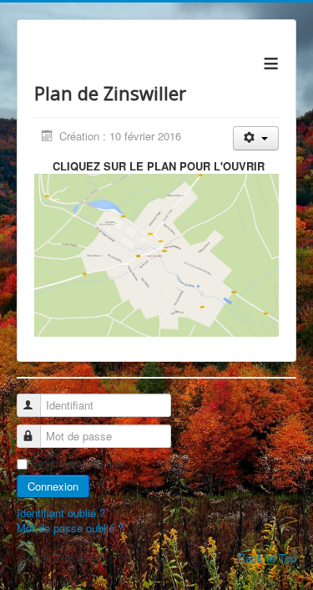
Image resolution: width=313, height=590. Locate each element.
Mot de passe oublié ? (70, 528)
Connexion (53, 486)
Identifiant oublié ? (61, 513)
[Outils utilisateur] (256, 138)
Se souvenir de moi (77, 462)
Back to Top (267, 558)
